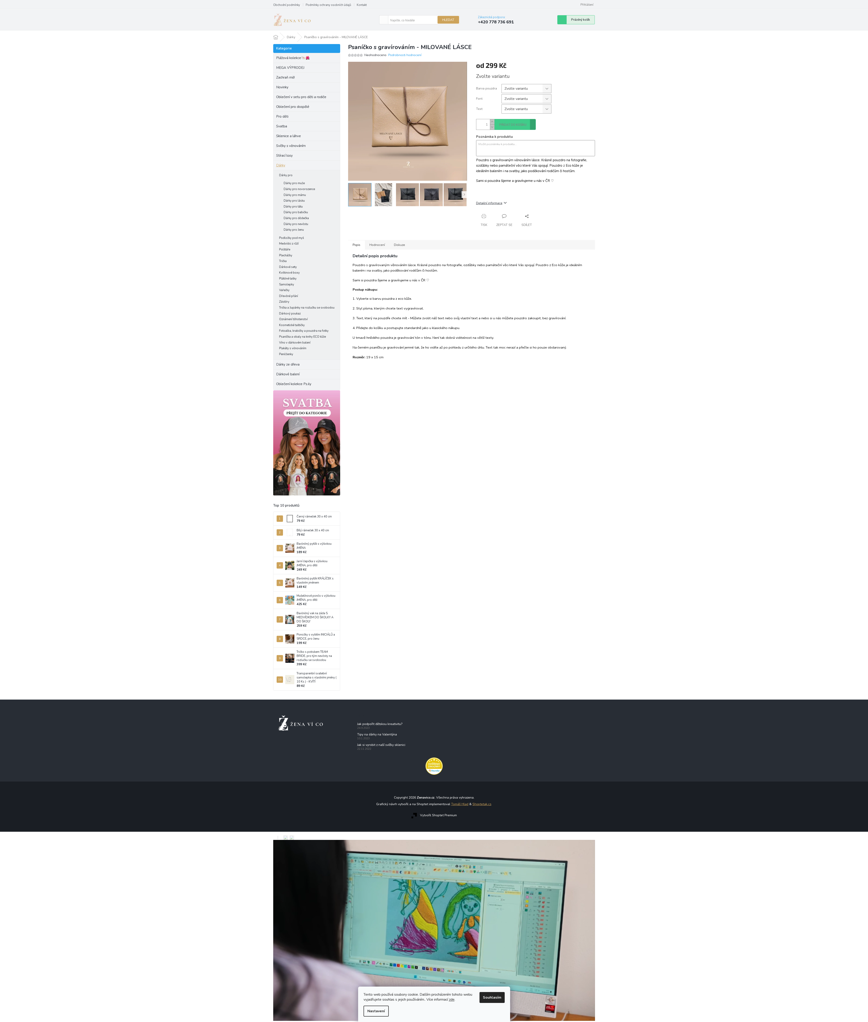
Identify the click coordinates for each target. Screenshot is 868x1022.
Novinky (282, 87)
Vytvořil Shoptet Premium (438, 815)
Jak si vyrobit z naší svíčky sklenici (381, 745)
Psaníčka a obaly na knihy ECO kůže (302, 337)
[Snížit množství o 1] (492, 127)
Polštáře (284, 249)
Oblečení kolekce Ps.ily (293, 384)
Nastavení (376, 1011)
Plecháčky (285, 255)
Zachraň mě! (285, 77)
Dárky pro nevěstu (296, 224)
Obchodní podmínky (286, 5)
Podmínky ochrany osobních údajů (328, 5)
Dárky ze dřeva (288, 364)
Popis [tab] (356, 245)
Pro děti (282, 116)
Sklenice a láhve (288, 136)
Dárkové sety (288, 267)
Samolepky (286, 284)
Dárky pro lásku (294, 201)
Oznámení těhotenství (293, 319)
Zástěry (284, 302)
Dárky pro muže (294, 183)
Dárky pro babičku (296, 212)
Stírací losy (284, 155)
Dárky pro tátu (293, 207)
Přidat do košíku (512, 125)
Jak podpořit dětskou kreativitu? (379, 724)
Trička (283, 261)
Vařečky (284, 290)
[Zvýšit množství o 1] (492, 121)
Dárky (280, 165)
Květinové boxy (289, 273)
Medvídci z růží (289, 244)
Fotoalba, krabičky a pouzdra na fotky (304, 331)
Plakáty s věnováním (292, 348)
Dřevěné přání (288, 296)
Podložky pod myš (291, 238)
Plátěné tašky (288, 279)
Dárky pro (286, 175)
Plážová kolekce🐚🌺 (293, 58)
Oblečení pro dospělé (292, 106)
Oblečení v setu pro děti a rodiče (301, 97)
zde (452, 999)
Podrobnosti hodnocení (404, 55)
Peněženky (286, 354)
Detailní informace (489, 203)
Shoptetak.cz (481, 804)
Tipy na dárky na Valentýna (377, 734)
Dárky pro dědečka (296, 218)
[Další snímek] (464, 194)
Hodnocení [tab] (377, 245)
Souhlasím (492, 997)
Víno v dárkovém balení (294, 343)
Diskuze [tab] (399, 245)
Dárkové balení (288, 374)
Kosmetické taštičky (292, 325)
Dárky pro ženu (294, 230)
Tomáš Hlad (459, 804)
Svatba (281, 126)
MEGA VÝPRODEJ (290, 67)
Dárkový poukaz (290, 314)
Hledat (448, 20)
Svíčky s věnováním (291, 146)
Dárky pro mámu (295, 195)
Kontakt (362, 5)
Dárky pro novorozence (299, 189)
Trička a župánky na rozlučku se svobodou (306, 308)
